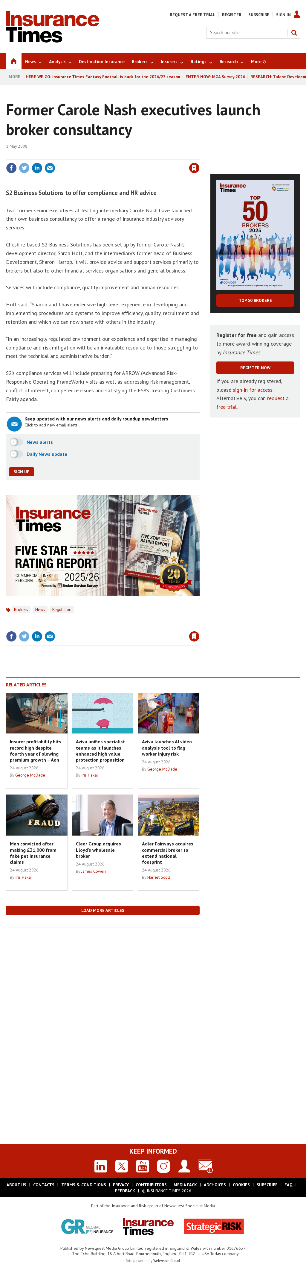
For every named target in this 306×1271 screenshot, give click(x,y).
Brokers (21, 609)
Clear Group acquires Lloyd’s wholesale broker (98, 850)
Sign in (124, 155)
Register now (255, 367)
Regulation (61, 609)
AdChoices (215, 1184)
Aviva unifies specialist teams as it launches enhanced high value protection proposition (100, 751)
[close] (199, 155)
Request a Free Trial (192, 14)
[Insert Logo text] (52, 41)
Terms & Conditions (83, 1184)
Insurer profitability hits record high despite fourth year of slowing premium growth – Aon (35, 751)
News (40, 609)
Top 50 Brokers (255, 300)
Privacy (121, 1184)
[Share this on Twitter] (24, 168)
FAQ (288, 1184)
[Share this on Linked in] (37, 168)
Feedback (125, 1190)
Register (231, 14)
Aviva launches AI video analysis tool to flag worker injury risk (167, 748)
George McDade (30, 775)
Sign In (283, 14)
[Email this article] (50, 168)
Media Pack (185, 1184)
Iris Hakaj (89, 775)
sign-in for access (253, 389)
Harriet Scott (158, 877)
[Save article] (194, 168)
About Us (16, 1184)
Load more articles (102, 910)
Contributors (151, 1184)
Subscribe (258, 14)
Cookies (241, 1184)
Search (294, 32)
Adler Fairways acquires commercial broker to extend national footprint (167, 853)
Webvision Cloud (166, 1260)
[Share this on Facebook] (11, 168)
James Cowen (93, 871)
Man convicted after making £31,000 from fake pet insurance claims (33, 853)
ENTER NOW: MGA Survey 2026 (215, 76)
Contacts (43, 1184)
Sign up (21, 471)
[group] (257, 61)
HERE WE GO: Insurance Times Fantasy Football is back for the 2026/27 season (103, 76)
